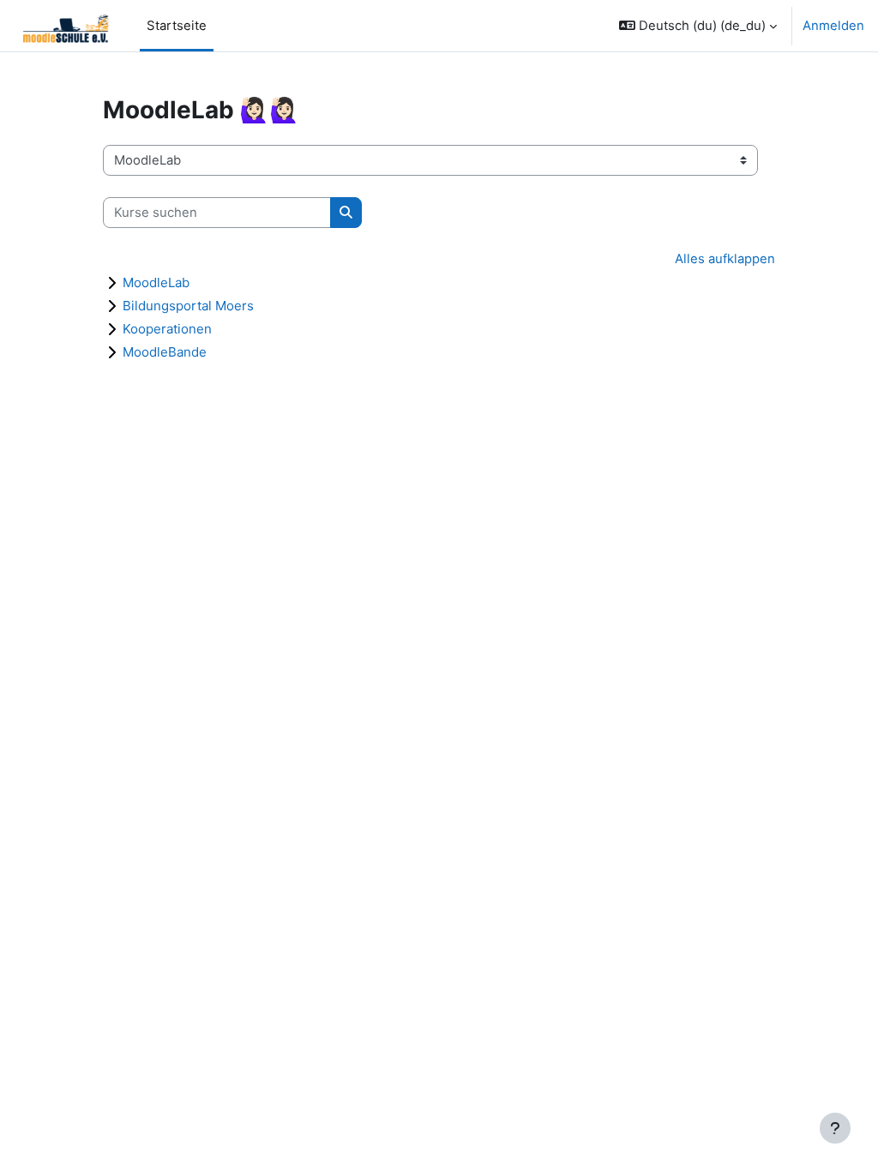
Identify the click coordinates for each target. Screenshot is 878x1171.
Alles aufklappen (725, 259)
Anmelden (833, 25)
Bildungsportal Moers (188, 305)
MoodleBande (165, 352)
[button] (698, 25)
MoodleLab (156, 282)
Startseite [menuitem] (177, 25)
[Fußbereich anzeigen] (835, 1128)
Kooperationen (167, 329)
